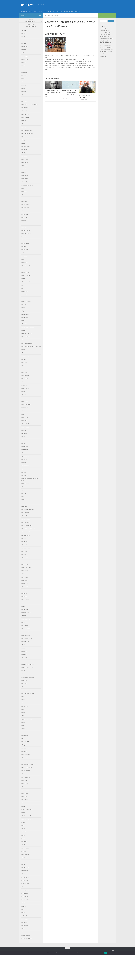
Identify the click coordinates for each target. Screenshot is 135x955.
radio (23, 732)
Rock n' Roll (24, 786)
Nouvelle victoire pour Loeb (28, 664)
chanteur (108, 33)
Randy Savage (25, 735)
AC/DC (23, 36)
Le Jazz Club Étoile (26, 532)
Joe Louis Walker (26, 475)
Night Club (24, 651)
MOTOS (24, 615)
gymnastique (25, 407)
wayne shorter (103, 56)
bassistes (24, 98)
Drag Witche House (26, 298)
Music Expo (24, 622)
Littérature (24, 574)
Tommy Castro (25, 890)
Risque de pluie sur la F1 (27, 767)
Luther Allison (25, 583)
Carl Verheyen (25, 178)
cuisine (23, 253)
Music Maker (25, 625)
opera (23, 670)
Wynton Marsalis (26, 935)
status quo (108, 53)
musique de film (25, 632)
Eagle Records (25, 311)
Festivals (24, 340)
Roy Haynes (25, 803)
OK (105, 952)
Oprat (23, 674)
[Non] (133, 953)
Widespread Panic (26, 925)
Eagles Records (25, 314)
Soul (23, 825)
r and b (23, 725)
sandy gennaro (104, 53)
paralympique (25, 680)
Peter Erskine (25, 690)
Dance (23, 259)
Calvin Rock (24, 169)
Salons (23, 812)
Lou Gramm (24, 580)
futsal (23, 369)
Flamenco (24, 353)
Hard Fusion (25, 417)
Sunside (24, 851)
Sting (23, 835)
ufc (23, 909)
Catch (23, 188)
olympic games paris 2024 (28, 667)
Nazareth (24, 648)
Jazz (45, 11)
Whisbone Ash (25, 919)
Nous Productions (26, 661)
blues (110, 31)
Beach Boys (24, 101)
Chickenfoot (25, 214)
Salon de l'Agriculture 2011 (28, 809)
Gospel (23, 391)
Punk (23, 722)
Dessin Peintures (26, 275)
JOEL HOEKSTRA (26, 483)
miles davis (104, 47)
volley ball (24, 915)
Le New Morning (26, 535)
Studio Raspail (25, 841)
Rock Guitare (25, 783)
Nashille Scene (25, 641)
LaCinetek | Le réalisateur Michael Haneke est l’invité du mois (52, 92)
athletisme (24, 75)
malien (101, 47)
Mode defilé (25, 609)
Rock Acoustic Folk (26, 777)
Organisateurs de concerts (28, 677)
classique (24, 227)
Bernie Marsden (25, 117)
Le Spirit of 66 (25, 541)
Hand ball (24, 411)
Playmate (24, 703)
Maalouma (111, 45)
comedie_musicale (26, 233)
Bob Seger (24, 153)
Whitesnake (25, 922)
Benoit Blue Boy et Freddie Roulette (30, 104)
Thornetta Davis (25, 877)
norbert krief (111, 49)
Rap (23, 738)
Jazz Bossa (24, 459)
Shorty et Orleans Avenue (28, 815)
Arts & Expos (24, 11)
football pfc (24, 362)
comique (24, 236)
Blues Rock (59, 11)
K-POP (23, 499)
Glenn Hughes (25, 388)
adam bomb (103, 29)
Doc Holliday (25, 291)
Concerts (40, 11)
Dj (22, 285)
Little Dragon (25, 577)
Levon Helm (25, 564)
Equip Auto (24, 323)
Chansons (24, 201)
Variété (24, 912)
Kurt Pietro (24, 503)
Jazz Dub (24, 462)
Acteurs (47, 15)
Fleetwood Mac (25, 356)
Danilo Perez (25, 262)
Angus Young (25, 59)
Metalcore (24, 596)
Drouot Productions (26, 301)
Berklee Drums (25, 107)
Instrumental (25, 446)
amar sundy (108, 28)
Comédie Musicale (26, 230)
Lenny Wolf (24, 561)
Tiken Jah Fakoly (25, 883)
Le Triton (24, 554)
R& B (23, 728)
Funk (23, 365)
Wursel (23, 932)
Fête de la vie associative (27, 343)
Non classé (24, 654)
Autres (23, 88)
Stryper (24, 838)
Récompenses (25, 741)
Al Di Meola (24, 53)
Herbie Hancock (25, 427)
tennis (23, 864)
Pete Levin (24, 686)
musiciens (105, 49)
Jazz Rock (24, 469)
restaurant (105, 51)
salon (101, 53)
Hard (23, 414)
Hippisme (24, 433)
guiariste (111, 40)
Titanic (23, 886)
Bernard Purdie (25, 114)
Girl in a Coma (25, 382)
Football (24, 359)
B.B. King (24, 91)
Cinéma (24, 220)
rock (108, 51)
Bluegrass (24, 140)
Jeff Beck (24, 472)
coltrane (105, 34)
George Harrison (26, 378)
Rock (54, 11)
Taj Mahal (103, 54)
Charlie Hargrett (25, 204)
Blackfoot (24, 136)
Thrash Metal (25, 880)
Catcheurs (24, 191)
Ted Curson (24, 857)
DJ (22, 288)
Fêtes (23, 349)
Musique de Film (26, 635)
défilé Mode (25, 269)
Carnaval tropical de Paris (27, 185)
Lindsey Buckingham (26, 567)
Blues (49, 11)
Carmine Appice (25, 182)
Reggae (24, 745)
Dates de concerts (26, 265)
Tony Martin (25, 896)
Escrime (24, 330)
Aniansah (24, 62)
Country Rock (25, 249)
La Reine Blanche (26, 515)
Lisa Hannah (25, 570)
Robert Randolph (26, 770)
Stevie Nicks (25, 832)
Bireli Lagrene (25, 127)
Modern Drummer (26, 612)
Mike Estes (24, 603)
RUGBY (24, 806)
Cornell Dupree (25, 243)
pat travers (101, 51)
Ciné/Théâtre (54, 15)
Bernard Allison (25, 111)
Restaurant (24, 751)
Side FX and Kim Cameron (28, 819)
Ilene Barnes (25, 440)
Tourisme (24, 903)
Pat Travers (24, 683)
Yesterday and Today (27, 938)
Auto (23, 82)
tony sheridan (109, 54)
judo (23, 496)
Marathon (24, 593)
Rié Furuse (24, 761)
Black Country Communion (28, 133)
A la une (24, 33)
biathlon (24, 120)
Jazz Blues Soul (25, 456)
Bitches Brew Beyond (27, 130)
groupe (108, 40)
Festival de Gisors (26, 336)
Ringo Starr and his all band (28, 764)
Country (24, 246)
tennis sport (25, 870)
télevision (24, 861)
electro (23, 320)
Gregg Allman (25, 401)
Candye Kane (25, 175)
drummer (24, 304)
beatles (106, 30)
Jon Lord (24, 493)
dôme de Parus (25, 294)
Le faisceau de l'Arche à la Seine (29, 528)
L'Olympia (24, 506)
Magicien (24, 590)
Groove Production (26, 404)
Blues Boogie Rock (68, 11)
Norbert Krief (25, 657)
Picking (23, 699)
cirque (23, 223)
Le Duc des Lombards (27, 525)
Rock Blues (24, 780)
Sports (30, 11)
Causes (24, 194)
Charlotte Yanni (25, 207)
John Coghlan (25, 486)
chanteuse (101, 34)
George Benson (25, 375)
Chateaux (24, 211)
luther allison (107, 45)
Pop (23, 709)
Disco (23, 278)
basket (23, 94)
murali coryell (109, 47)
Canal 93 (24, 172)
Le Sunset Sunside (26, 548)
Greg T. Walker (25, 398)
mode (23, 606)
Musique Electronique (27, 638)
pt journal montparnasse (27, 719)
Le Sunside (24, 551)
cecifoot (24, 198)
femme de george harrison (104, 38)
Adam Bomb (25, 46)
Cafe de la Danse (26, 165)
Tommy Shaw (25, 893)
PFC (23, 696)
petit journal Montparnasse (28, 693)
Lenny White (25, 557)
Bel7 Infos (27, 5)
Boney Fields (25, 156)
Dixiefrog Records (26, 282)
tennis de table (25, 867)
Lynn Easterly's (25, 586)
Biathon (24, 123)
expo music (110, 36)
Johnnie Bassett (25, 490)
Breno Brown (25, 162)
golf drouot (105, 40)
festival (110, 38)
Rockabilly (24, 796)
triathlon (24, 906)
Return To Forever (26, 757)
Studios (24, 845)
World (23, 928)
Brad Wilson (25, 159)
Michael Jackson (25, 599)
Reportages (24, 748)
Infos (35, 11)
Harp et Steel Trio (26, 423)
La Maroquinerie (25, 512)
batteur (102, 31)
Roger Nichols (25, 799)
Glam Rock (24, 385)
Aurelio (23, 78)
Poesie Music (25, 706)
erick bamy (106, 36)
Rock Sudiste (25, 793)
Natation (24, 645)
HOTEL (23, 436)
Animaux (24, 65)
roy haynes (110, 51)
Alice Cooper (25, 56)
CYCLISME (24, 256)
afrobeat (24, 49)
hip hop (24, 430)
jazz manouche (25, 465)
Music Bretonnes (26, 619)
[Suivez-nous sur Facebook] (40, 15)
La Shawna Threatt (26, 522)
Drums (23, 307)
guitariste (104, 42)
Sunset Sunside (25, 848)
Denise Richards (25, 272)
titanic (106, 54)
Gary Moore (24, 372)
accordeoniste (25, 40)
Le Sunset (24, 545)
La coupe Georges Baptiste (28, 509)
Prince (23, 712)
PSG (23, 715)
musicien (102, 49)
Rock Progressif (25, 790)
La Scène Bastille (26, 519)
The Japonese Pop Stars (27, 874)
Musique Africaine (26, 628)
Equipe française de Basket (28, 327)
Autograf (24, 85)
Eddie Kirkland (25, 317)
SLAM (23, 822)
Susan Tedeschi (25, 854)
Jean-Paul (49, 30)
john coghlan (102, 45)
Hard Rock (77, 11)
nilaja (108, 49)
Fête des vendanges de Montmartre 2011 (31, 346)
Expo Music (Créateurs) (27, 333)
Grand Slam (24, 394)
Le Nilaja (24, 538)
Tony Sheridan (25, 899)
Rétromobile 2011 (26, 754)
